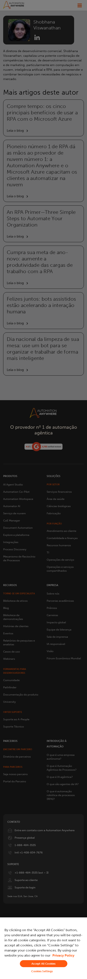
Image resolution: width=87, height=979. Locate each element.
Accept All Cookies (43, 963)
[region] (43, 948)
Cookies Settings (42, 971)
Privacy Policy (63, 955)
